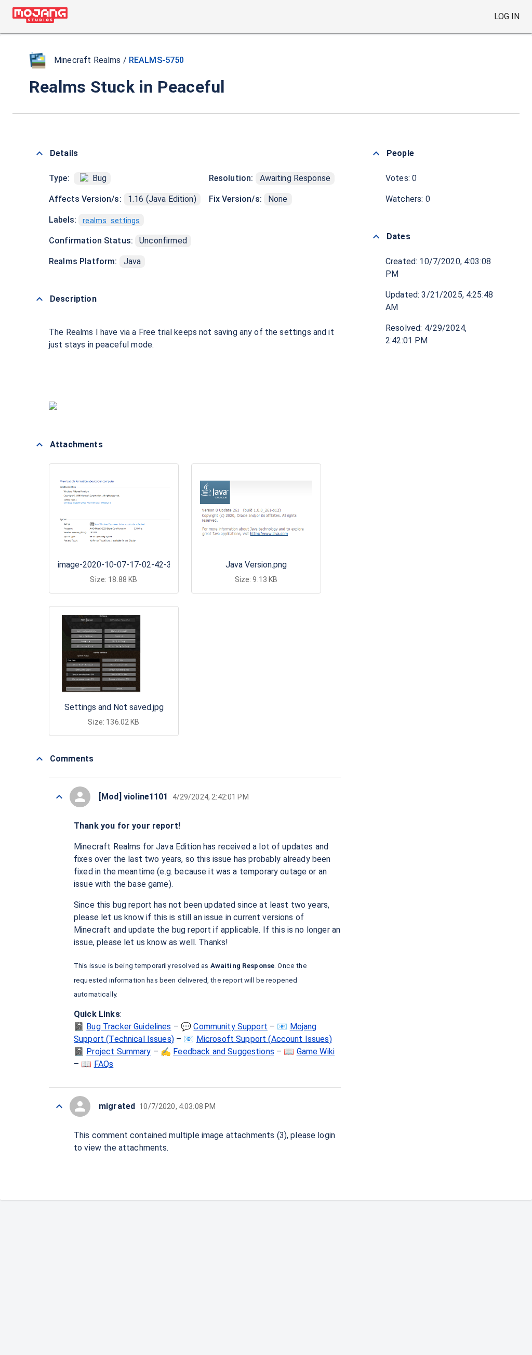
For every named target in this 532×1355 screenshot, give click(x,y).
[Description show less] (39, 299)
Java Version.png (256, 565)
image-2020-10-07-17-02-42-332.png (127, 565)
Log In (507, 16)
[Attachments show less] (39, 444)
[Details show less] (39, 153)
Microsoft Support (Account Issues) (264, 1039)
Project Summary (118, 1051)
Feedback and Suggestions (223, 1051)
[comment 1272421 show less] (59, 796)
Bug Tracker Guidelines (128, 1026)
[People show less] (376, 153)
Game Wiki (316, 1051)
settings (125, 220)
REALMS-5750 (156, 60)
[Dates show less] (376, 236)
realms (95, 220)
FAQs (104, 1064)
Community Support (230, 1026)
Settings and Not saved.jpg (114, 707)
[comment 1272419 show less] (59, 1106)
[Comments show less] (39, 759)
